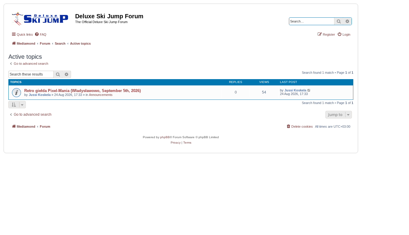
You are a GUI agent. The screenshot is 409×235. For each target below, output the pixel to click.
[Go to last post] (309, 90)
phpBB (165, 137)
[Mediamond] (41, 17)
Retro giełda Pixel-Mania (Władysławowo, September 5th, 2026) (82, 90)
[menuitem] (40, 34)
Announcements (101, 95)
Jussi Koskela (40, 95)
